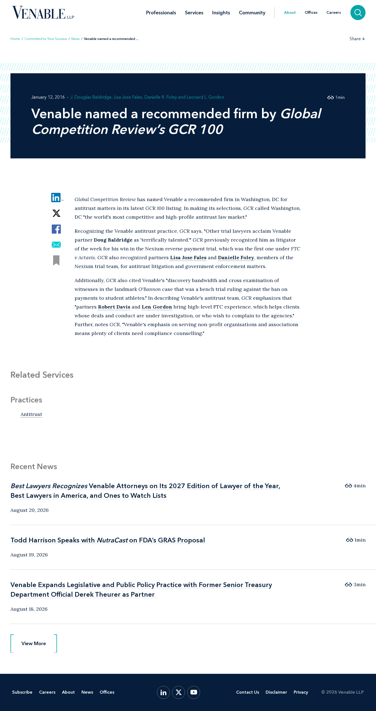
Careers (333, 13)
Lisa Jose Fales (128, 97)
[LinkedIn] (163, 692)
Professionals (161, 12)
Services (194, 12)
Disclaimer (276, 692)
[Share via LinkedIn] (56, 198)
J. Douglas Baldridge (90, 97)
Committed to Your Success (45, 38)
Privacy (301, 692)
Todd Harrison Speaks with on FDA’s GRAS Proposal (107, 540)
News (75, 38)
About (290, 13)
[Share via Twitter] (56, 213)
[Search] (358, 12)
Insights (221, 12)
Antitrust (31, 414)
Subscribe (22, 692)
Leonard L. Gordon (205, 97)
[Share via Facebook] (56, 229)
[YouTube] (193, 692)
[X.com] (178, 692)
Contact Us (247, 692)
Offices (311, 13)
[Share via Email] (56, 245)
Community (252, 12)
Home (15, 38)
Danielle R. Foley (160, 97)
